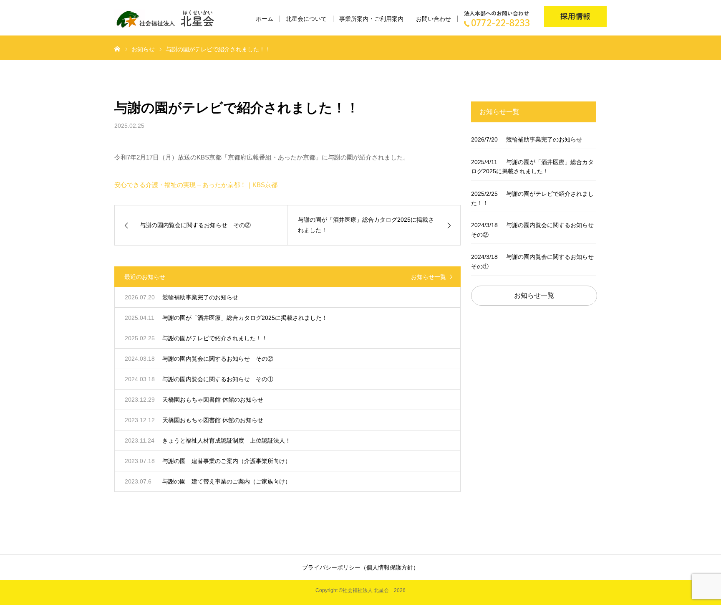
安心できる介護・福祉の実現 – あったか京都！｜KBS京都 (195, 184)
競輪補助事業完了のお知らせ (526, 139)
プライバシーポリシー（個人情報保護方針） (360, 567)
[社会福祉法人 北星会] (169, 19)
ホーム (264, 18)
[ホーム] (117, 48)
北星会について (306, 18)
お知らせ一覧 (428, 276)
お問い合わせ (433, 18)
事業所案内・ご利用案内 (371, 18)
